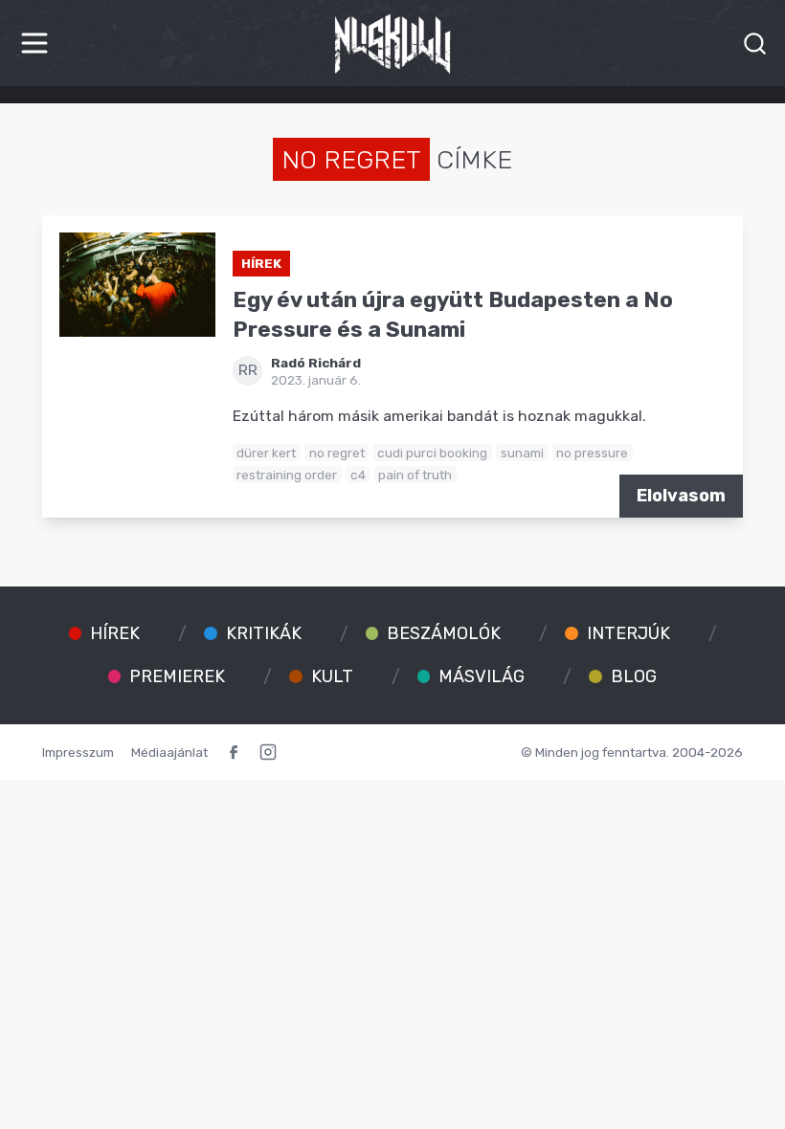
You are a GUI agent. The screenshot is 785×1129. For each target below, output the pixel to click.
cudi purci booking (432, 452)
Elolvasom (681, 495)
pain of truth (415, 474)
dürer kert (266, 452)
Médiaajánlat (169, 752)
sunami (522, 452)
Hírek (261, 263)
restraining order (286, 474)
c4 (358, 474)
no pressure (592, 452)
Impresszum (78, 752)
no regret (337, 452)
